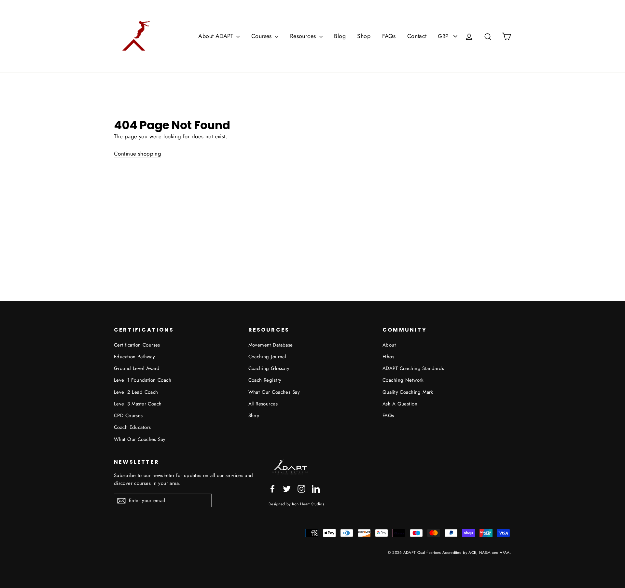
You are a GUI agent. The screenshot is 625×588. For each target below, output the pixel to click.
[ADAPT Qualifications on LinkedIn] (316, 488)
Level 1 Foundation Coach (142, 380)
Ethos (388, 356)
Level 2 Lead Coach (136, 392)
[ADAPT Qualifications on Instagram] (301, 488)
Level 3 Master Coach (138, 403)
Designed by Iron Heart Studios (296, 504)
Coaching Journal (267, 356)
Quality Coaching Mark (407, 392)
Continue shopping (137, 153)
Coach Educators (132, 427)
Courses (262, 36)
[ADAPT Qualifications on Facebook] (272, 488)
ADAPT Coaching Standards (413, 368)
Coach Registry (265, 380)
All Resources (263, 403)
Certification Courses (137, 345)
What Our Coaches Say (140, 439)
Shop (363, 36)
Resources (304, 36)
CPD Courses (128, 415)
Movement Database (270, 345)
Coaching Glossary (269, 368)
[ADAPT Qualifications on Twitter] (287, 488)
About (389, 345)
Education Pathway (134, 356)
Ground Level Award (137, 368)
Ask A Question (399, 403)
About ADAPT (216, 36)
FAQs (389, 36)
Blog (340, 36)
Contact (417, 36)
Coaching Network (403, 380)
